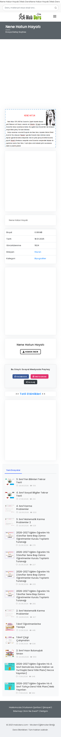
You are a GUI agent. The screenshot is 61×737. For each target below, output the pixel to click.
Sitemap (17, 711)
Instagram (40, 376)
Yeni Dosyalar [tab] (13, 470)
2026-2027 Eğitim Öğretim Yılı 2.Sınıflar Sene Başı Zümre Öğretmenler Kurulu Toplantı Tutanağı (33, 576)
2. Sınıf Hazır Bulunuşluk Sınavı (29, 652)
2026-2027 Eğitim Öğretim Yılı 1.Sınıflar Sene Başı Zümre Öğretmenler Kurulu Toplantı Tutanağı (33, 596)
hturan (38, 251)
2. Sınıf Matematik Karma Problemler (30, 612)
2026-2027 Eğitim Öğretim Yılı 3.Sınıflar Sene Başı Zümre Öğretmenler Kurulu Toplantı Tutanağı (33, 556)
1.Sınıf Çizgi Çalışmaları (23, 639)
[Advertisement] (30, 72)
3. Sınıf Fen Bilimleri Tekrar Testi (31, 481)
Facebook (21, 376)
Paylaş (31, 382)
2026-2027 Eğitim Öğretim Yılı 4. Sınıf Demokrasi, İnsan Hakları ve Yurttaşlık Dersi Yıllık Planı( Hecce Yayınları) (35, 668)
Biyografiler (40, 258)
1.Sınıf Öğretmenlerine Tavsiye (28, 625)
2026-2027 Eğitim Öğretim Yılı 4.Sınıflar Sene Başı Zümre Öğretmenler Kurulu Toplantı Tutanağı (33, 537)
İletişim (44, 711)
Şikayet (47, 707)
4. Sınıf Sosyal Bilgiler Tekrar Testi (32, 494)
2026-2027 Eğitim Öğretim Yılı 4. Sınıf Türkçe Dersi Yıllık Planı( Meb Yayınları (35, 686)
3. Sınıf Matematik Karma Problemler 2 (30, 521)
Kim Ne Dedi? (31, 711)
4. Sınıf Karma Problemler (24, 507)
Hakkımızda (15, 707)
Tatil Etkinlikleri (30, 394)
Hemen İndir (31, 351)
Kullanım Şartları (32, 707)
